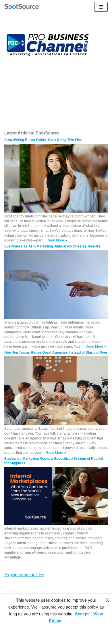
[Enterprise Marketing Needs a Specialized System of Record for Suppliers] (56, 524)
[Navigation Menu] (101, 7)
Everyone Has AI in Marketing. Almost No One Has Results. (52, 246)
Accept (82, 613)
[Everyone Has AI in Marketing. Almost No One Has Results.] (56, 318)
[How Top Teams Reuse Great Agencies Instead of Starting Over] (56, 424)
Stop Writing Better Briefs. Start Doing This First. (43, 140)
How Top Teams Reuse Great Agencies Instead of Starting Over (55, 352)
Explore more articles (24, 574)
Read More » (57, 240)
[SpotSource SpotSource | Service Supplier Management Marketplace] (21, 7)
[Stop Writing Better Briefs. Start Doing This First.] (56, 211)
